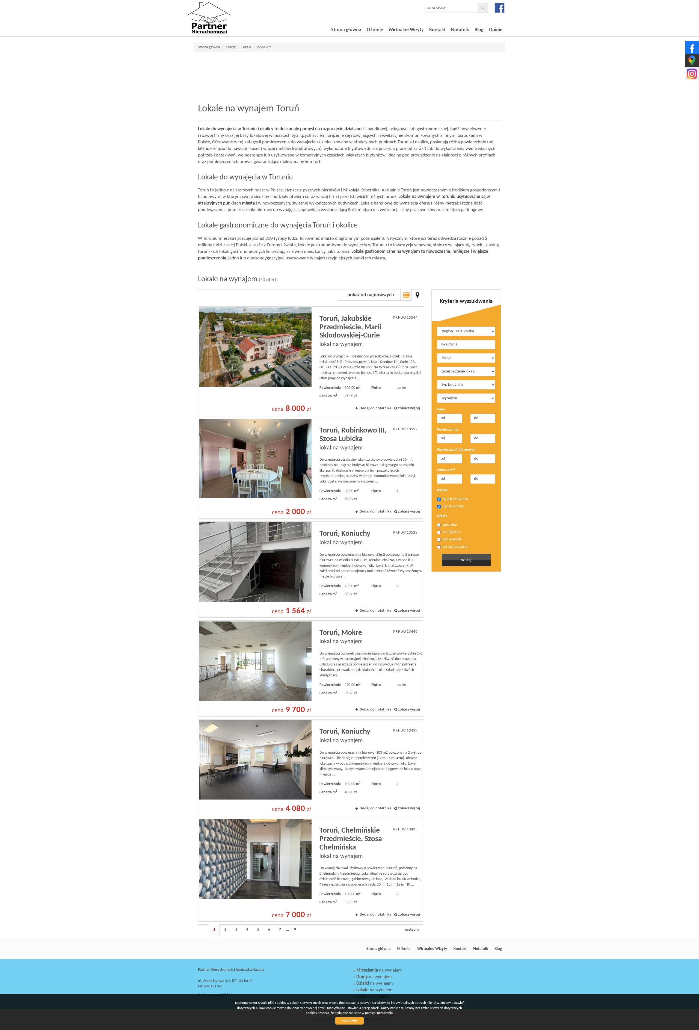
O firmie (375, 29)
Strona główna (346, 29)
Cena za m (446, 469)
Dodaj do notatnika (375, 408)
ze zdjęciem (452, 532)
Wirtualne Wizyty (406, 29)
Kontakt (437, 29)
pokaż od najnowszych (370, 295)
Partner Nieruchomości (236, 949)
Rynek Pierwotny (455, 499)
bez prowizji (452, 539)
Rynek (442, 490)
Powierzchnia (447, 430)
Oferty (442, 516)
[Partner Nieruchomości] (225, 10)
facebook (499, 8)
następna (412, 930)
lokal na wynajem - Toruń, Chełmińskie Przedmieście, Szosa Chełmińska (310, 869)
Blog (479, 29)
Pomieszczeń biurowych (456, 450)
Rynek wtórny (453, 506)
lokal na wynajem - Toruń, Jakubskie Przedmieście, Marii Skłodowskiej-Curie (310, 361)
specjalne (450, 525)
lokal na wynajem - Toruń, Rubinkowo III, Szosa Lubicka (310, 468)
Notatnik (460, 29)
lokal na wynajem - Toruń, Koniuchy (310, 569)
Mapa (417, 295)
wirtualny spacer (455, 547)
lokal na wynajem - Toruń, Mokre (310, 668)
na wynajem (379, 970)
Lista (406, 295)
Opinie (495, 29)
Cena (441, 409)
